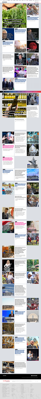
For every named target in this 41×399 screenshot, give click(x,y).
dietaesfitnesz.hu (23, 391)
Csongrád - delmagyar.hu (5, 388)
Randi (27, 0)
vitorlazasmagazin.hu (23, 392)
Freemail (17, 0)
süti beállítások (32, 377)
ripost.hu (31, 384)
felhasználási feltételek (28, 377)
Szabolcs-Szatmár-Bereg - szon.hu (6, 396)
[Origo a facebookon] (31, 375)
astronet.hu (22, 385)
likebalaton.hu (22, 388)
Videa (11, 0)
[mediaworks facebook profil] (35, 381)
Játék (33, 0)
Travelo (20, 0)
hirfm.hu (31, 396)
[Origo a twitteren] (32, 375)
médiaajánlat (37, 377)
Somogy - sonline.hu (5, 395)
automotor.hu (22, 386)
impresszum (34, 377)
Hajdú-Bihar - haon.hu (5, 391)
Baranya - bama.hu (4, 386)
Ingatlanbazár (30, 0)
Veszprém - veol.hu (14, 385)
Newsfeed (14, 0)
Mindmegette (9, 0)
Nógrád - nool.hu (4, 394)
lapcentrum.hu (31, 392)
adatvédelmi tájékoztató (24, 377)
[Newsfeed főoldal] (4, 375)
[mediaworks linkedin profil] (37, 381)
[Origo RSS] (36, 375)
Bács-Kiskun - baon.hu (5, 385)
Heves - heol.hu (4, 392)
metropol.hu (31, 385)
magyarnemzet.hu (14, 389)
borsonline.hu (22, 397)
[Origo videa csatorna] (35, 375)
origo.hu (13, 391)
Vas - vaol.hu (13, 384)
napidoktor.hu (22, 389)
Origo (3, 0)
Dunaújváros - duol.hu (5, 389)
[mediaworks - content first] (6, 381)
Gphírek (22, 0)
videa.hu (31, 391)
